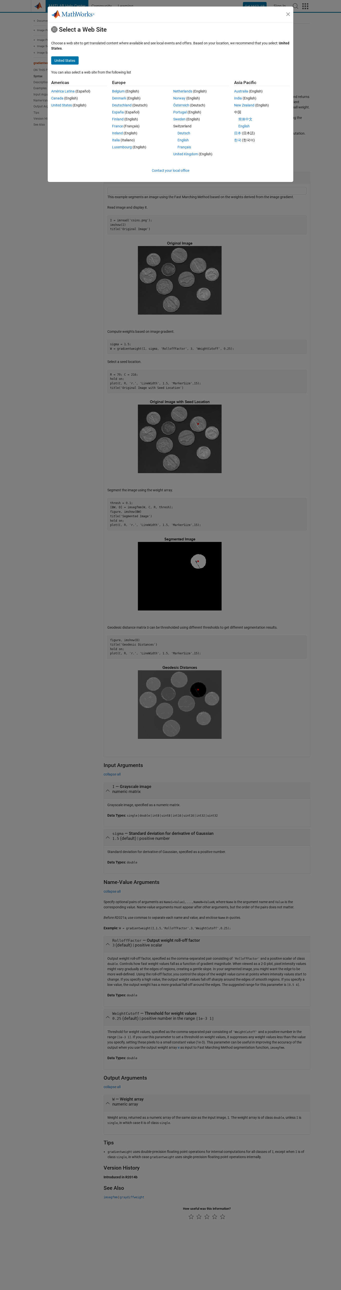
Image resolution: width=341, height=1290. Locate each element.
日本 (237, 133)
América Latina (63, 91)
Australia (241, 91)
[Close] (288, 14)
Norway (179, 98)
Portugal (180, 112)
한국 (237, 140)
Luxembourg (122, 147)
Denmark (119, 98)
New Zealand (244, 105)
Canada (57, 98)
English (183, 140)
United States (61, 105)
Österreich (181, 105)
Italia (116, 140)
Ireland (117, 133)
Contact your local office (170, 170)
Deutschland (122, 105)
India (238, 98)
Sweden (179, 119)
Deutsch (183, 133)
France (117, 126)
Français (184, 147)
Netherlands (182, 91)
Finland (118, 119)
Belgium (118, 91)
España (118, 112)
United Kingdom (185, 154)
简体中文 (245, 119)
